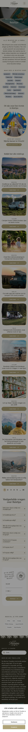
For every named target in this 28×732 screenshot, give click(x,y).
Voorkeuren (14, 722)
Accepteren (14, 727)
